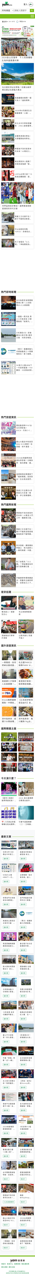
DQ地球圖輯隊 (9, 1202)
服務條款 (17, 1264)
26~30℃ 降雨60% (17, 21)
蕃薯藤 (7, 4)
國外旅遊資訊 (8, 645)
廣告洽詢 (12, 1267)
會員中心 (10, 1264)
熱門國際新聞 (8, 504)
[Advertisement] (17, 270)
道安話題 (6, 592)
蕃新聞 (6, 859)
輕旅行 (6, 1179)
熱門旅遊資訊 (8, 417)
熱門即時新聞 (8, 292)
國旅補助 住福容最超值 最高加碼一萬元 (25, 968)
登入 (26, 4)
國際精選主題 (8, 728)
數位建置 (4, 1267)
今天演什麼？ (8, 778)
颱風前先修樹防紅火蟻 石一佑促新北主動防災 (26, 1014)
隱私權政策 (25, 1264)
